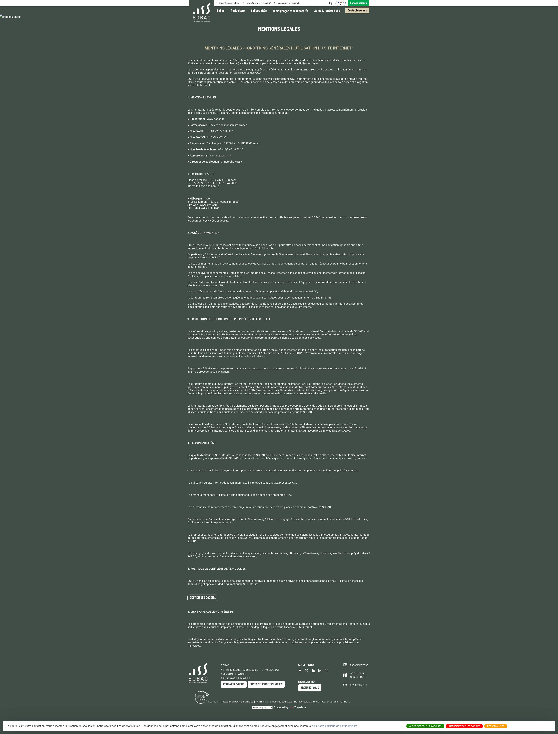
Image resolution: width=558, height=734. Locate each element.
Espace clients (358, 3)
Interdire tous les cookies (464, 726)
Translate (300, 707)
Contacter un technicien (266, 684)
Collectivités (259, 10)
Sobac (221, 10)
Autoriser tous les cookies (425, 726)
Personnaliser (495, 726)
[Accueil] (201, 12)
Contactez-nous (357, 10)
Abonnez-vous (310, 687)
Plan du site (214, 702)
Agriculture (238, 10)
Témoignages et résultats (289, 11)
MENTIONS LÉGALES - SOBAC (306, 702)
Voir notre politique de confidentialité (334, 726)
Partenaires (262, 702)
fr (342, 2)
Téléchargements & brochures (238, 702)
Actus (327, 10)
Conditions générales (281, 702)
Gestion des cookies (203, 597)
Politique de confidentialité (336, 702)
